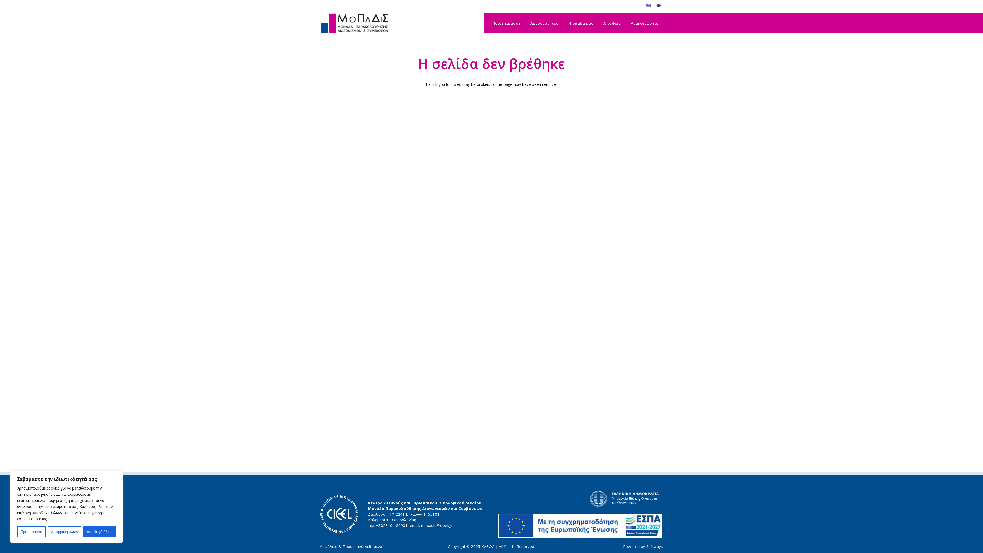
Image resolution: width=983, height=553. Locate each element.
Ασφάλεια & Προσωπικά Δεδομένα (351, 546)
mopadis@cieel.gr (437, 525)
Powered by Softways (643, 546)
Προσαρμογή (31, 531)
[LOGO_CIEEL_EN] (339, 514)
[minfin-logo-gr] (580, 499)
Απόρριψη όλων (64, 531)
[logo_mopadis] (354, 23)
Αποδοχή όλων (100, 531)
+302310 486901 (392, 525)
